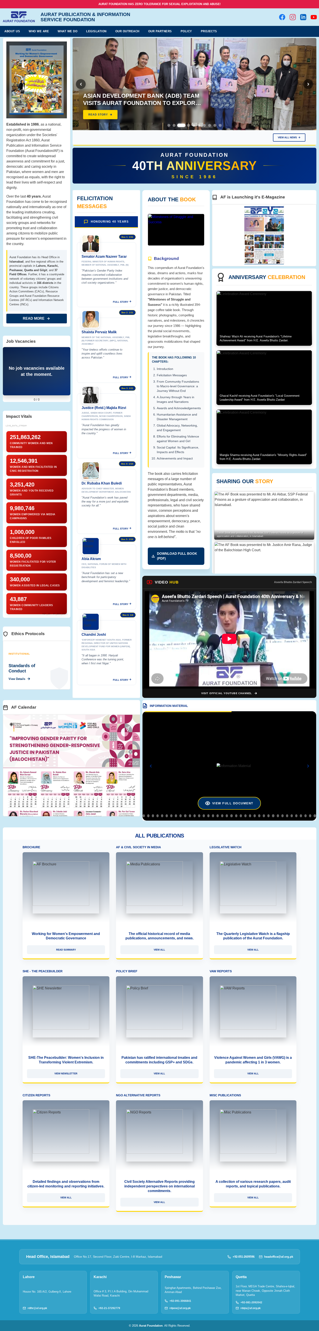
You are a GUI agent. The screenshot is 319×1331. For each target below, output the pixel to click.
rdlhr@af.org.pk (37, 1308)
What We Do (67, 31)
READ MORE (34, 318)
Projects (209, 31)
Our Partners (160, 31)
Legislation (96, 31)
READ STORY (98, 114)
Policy (186, 31)
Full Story (121, 302)
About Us (12, 31)
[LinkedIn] (303, 17)
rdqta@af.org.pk (251, 1308)
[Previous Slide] (81, 84)
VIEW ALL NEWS (287, 137)
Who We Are (39, 31)
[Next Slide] (308, 84)
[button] (168, 125)
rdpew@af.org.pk (180, 1308)
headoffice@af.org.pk (278, 1256)
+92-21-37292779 (109, 1308)
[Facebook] (282, 17)
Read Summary (66, 949)
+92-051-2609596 (244, 1256)
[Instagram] (293, 17)
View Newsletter (65, 1073)
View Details (17, 679)
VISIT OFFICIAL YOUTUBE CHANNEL (226, 693)
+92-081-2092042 (251, 1302)
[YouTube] (314, 17)
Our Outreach (127, 31)
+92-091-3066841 (180, 1300)
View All (159, 949)
